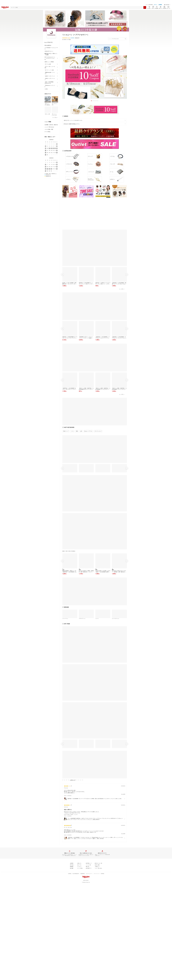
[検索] (144, 7)
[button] (167, 5)
